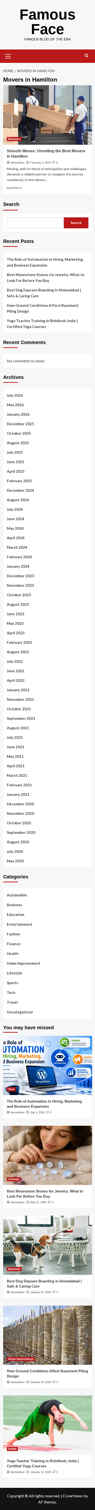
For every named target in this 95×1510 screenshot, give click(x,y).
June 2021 (15, 747)
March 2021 (17, 775)
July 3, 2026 (37, 1112)
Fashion (13, 934)
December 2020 (20, 804)
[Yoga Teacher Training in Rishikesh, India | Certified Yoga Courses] (47, 1425)
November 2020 (20, 813)
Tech (11, 992)
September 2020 (21, 832)
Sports (12, 983)
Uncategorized (20, 1012)
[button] (8, 55)
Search (11, 204)
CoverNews (73, 1495)
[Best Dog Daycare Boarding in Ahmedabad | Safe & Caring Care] (47, 1245)
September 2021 (21, 718)
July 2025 (15, 452)
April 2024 (16, 538)
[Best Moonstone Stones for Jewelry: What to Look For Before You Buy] (47, 1155)
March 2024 (17, 547)
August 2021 (18, 728)
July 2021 (15, 737)
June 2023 (15, 614)
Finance (13, 944)
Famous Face (47, 21)
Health (13, 953)
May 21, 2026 (38, 1202)
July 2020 (15, 851)
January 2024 (18, 566)
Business (14, 138)
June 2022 (15, 671)
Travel (12, 1002)
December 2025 (20, 424)
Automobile (17, 895)
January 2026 (18, 414)
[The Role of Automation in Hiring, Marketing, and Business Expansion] (47, 1065)
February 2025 (19, 481)
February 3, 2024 (40, 162)
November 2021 (20, 699)
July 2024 (15, 509)
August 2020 (18, 842)
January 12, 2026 (40, 1472)
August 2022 (18, 652)
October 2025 (19, 433)
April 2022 (16, 680)
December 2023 (20, 576)
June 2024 (15, 519)
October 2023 (19, 595)
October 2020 (19, 823)
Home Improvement (23, 963)
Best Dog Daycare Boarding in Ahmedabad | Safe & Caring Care (44, 293)
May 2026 (15, 405)
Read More (14, 188)
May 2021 (15, 756)
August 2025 (18, 443)
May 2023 (15, 623)
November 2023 (20, 585)
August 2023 (18, 604)
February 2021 (19, 785)
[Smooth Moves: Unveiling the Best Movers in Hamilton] (47, 114)
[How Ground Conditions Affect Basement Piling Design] (47, 1335)
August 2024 (18, 500)
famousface (18, 162)
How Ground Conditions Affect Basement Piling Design (43, 308)
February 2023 (19, 642)
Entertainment (19, 924)
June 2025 (15, 462)
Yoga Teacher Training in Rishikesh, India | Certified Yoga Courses (42, 323)
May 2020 (15, 861)
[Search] (87, 55)
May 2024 (15, 528)
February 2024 (19, 557)
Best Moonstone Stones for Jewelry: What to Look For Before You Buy (45, 277)
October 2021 (19, 709)
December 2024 (20, 490)
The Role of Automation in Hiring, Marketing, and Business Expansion (45, 262)
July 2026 (15, 395)
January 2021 (18, 794)
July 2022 (15, 661)
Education (15, 914)
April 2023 (16, 633)
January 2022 (18, 690)
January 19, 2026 (40, 1382)
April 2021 (16, 766)
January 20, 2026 (40, 1292)
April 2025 (16, 471)
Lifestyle (14, 973)
